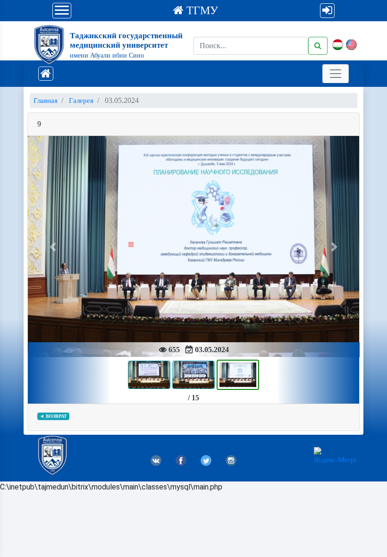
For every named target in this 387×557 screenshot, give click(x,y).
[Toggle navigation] (335, 73)
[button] (52, 246)
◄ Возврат (53, 416)
